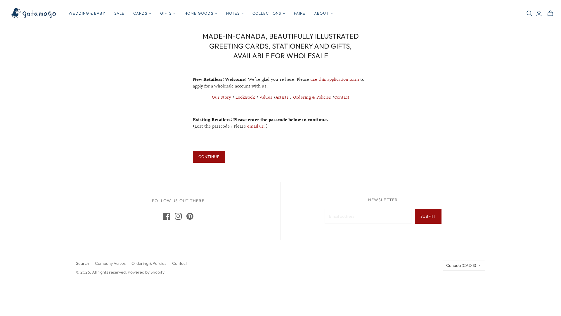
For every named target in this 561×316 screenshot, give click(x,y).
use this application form (334, 79)
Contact (341, 97)
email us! (256, 126)
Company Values (110, 263)
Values (265, 97)
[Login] (539, 13)
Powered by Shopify (146, 272)
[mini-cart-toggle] (550, 13)
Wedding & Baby (87, 13)
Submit (428, 216)
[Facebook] (166, 216)
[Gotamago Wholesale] (33, 13)
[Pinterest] (189, 216)
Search (82, 263)
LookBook (245, 97)
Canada (461, 265)
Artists (282, 97)
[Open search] (529, 13)
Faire (299, 13)
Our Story (221, 97)
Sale (119, 13)
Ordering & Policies (312, 97)
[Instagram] (178, 216)
